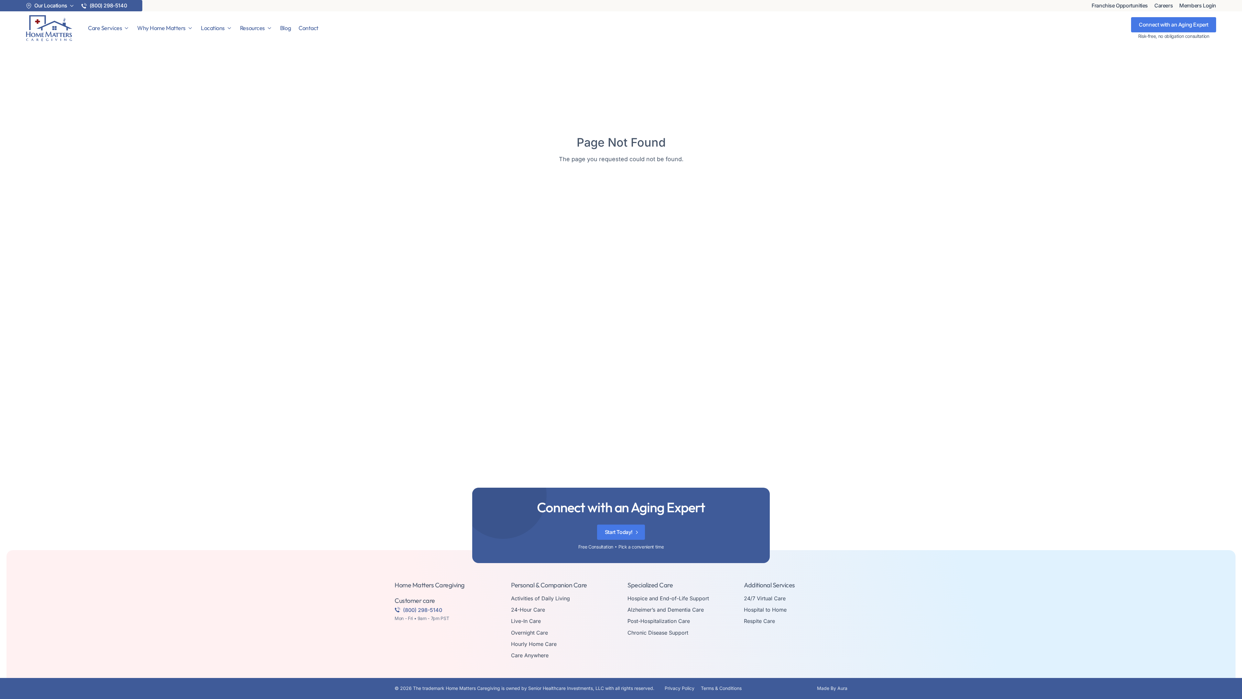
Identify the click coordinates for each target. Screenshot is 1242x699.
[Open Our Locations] (72, 6)
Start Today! (619, 532)
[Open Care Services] (126, 28)
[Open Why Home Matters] (190, 28)
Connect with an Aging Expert (1173, 24)
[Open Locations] (229, 28)
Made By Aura (832, 688)
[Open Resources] (269, 28)
